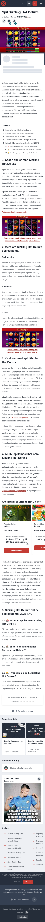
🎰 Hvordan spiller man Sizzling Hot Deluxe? (23, 146)
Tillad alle (28, 882)
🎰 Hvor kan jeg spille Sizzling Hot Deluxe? (22, 153)
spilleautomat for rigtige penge (14, 491)
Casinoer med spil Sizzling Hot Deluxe (18, 136)
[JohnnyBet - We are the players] (3, 3)
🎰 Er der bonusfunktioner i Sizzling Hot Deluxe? (24, 150)
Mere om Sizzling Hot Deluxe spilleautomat (19, 133)
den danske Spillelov (19, 417)
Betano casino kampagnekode (14, 212)
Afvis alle (17, 882)
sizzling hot (22, 917)
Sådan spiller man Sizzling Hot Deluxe (18, 130)
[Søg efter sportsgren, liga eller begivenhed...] (22, 3)
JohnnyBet (8, 17)
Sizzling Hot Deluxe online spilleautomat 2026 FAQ (22, 143)
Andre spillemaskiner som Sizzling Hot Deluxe (20, 140)
